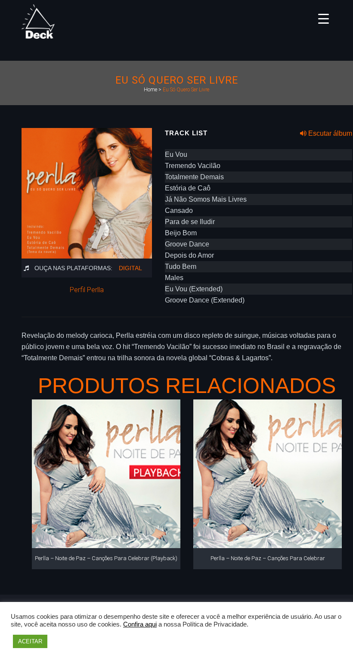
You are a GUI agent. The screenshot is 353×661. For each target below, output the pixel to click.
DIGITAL (130, 268)
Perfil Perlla (87, 290)
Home (150, 90)
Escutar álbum (329, 133)
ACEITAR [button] (30, 641)
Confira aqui (140, 624)
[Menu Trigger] (323, 18)
